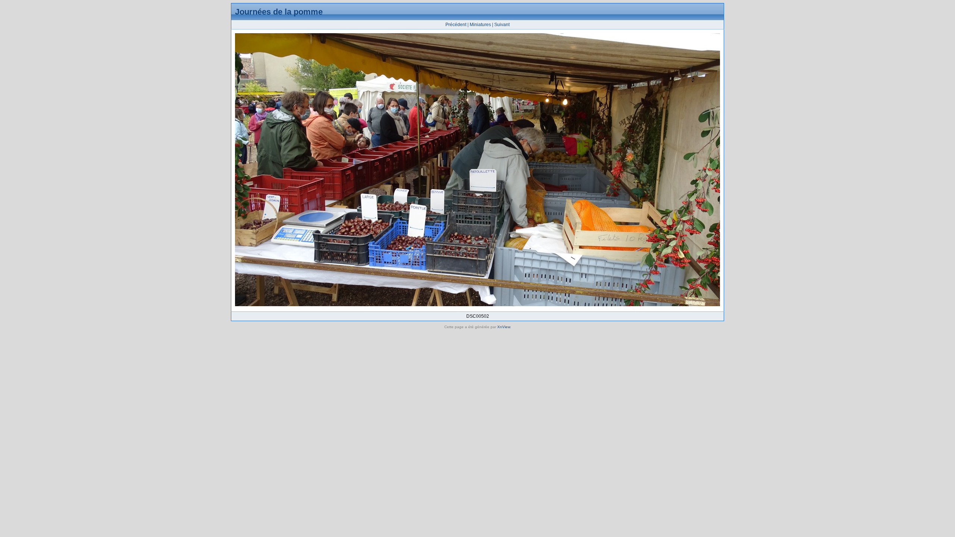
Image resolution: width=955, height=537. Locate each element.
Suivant (502, 24)
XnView (503, 327)
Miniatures (480, 24)
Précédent (455, 24)
